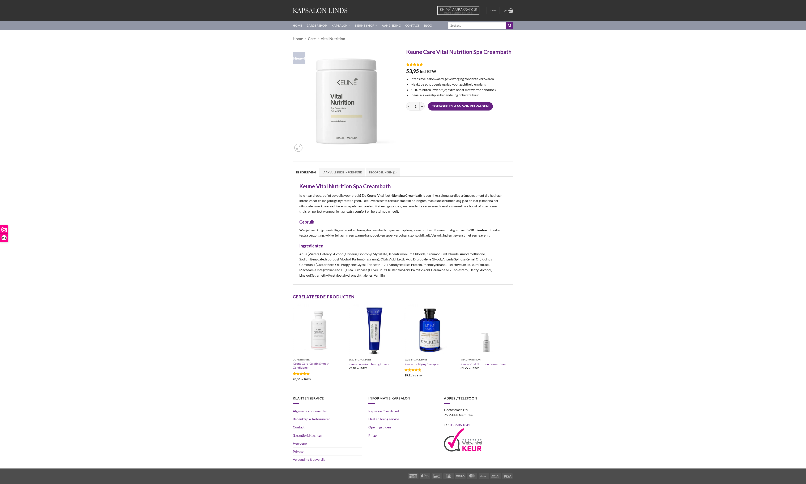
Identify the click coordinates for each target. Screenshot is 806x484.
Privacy (298, 451)
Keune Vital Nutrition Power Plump (484, 364)
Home (297, 25)
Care (312, 38)
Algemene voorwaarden (310, 411)
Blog (428, 25)
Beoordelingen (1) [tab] (382, 172)
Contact (412, 25)
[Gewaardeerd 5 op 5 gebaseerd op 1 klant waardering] (459, 64)
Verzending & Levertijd (309, 459)
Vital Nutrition (333, 38)
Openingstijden (379, 427)
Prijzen (373, 435)
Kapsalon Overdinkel (383, 411)
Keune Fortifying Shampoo (421, 364)
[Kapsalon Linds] (320, 10)
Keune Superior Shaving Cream (369, 364)
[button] (493, 10)
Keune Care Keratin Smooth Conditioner (311, 365)
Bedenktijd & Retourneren (312, 419)
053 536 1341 (460, 425)
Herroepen (301, 443)
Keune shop (364, 25)
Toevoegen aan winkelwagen (460, 106)
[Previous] (293, 346)
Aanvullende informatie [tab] (342, 172)
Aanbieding (391, 25)
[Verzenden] (509, 25)
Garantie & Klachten (307, 435)
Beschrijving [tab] (306, 172)
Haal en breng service (383, 419)
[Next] (512, 346)
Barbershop (317, 25)
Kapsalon (339, 25)
